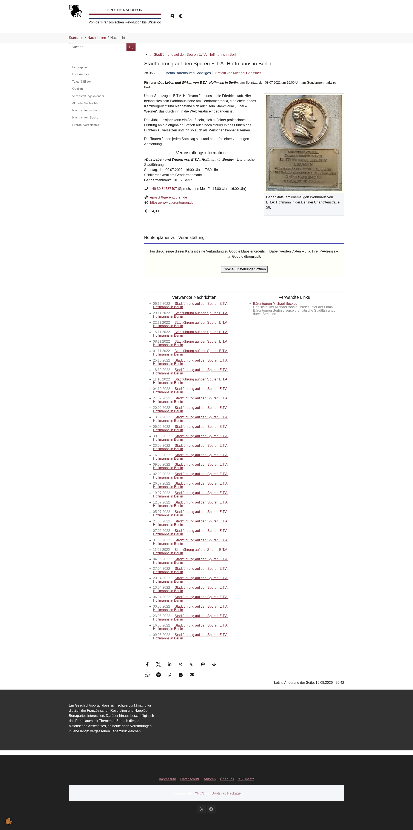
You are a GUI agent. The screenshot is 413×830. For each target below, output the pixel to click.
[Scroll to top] (403, 820)
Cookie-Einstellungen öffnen (244, 269)
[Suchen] (131, 47)
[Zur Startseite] (75, 12)
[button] (148, 664)
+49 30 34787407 (163, 189)
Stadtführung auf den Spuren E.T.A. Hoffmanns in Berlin (194, 54)
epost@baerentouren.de (168, 197)
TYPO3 (198, 793)
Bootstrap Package (226, 793)
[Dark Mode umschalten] (181, 16)
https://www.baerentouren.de (172, 202)
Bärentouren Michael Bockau (275, 303)
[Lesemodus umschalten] (172, 16)
